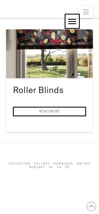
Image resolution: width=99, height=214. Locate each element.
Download (63, 163)
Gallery (42, 163)
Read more (49, 111)
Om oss (83, 163)
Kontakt (37, 167)
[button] (86, 11)
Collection (20, 163)
